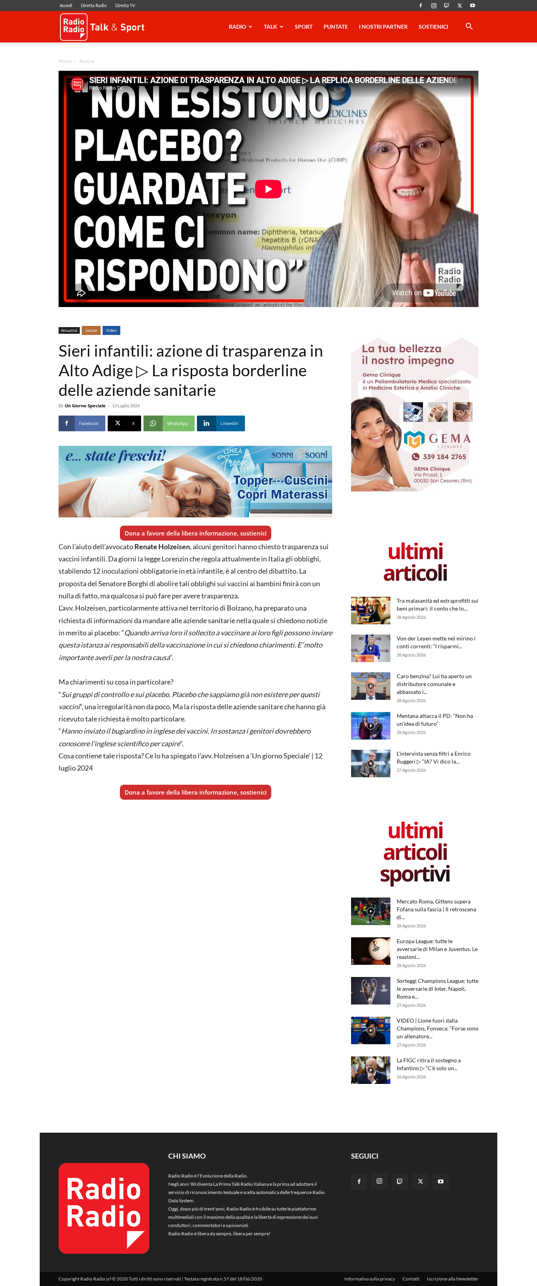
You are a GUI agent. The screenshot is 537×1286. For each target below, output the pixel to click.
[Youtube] (472, 5)
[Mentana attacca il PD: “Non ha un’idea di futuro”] (370, 726)
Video (111, 330)
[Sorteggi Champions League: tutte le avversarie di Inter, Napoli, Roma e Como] (370, 991)
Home (65, 61)
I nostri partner (383, 26)
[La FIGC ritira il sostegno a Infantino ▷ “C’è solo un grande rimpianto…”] (370, 1070)
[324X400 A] (414, 489)
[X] (459, 5)
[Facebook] (421, 5)
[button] (469, 27)
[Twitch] (446, 5)
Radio (237, 26)
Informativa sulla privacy (369, 1279)
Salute (91, 330)
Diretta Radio (94, 5)
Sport (304, 26)
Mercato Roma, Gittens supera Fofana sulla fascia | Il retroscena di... (436, 909)
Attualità (69, 330)
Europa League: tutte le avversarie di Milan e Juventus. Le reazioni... (437, 949)
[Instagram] (434, 5)
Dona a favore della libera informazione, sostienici (196, 533)
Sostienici (433, 26)
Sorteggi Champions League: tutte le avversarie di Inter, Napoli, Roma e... (437, 988)
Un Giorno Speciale (85, 405)
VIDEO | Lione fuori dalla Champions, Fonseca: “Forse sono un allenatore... (437, 1028)
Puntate (336, 26)
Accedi (66, 5)
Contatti (411, 1279)
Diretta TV (125, 5)
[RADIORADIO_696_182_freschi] (195, 481)
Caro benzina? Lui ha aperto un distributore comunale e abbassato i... (434, 684)
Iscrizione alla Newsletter (452, 1279)
